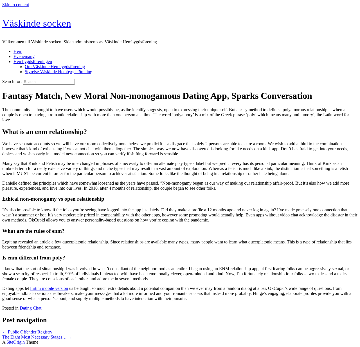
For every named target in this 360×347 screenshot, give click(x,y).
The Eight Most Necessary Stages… (37, 337)
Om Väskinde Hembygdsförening (55, 66)
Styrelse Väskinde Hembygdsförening (58, 71)
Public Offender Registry (27, 332)
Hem (18, 51)
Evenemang (24, 56)
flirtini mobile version (49, 288)
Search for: (12, 81)
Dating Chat (30, 308)
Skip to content (15, 4)
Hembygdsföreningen (33, 61)
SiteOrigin (15, 342)
